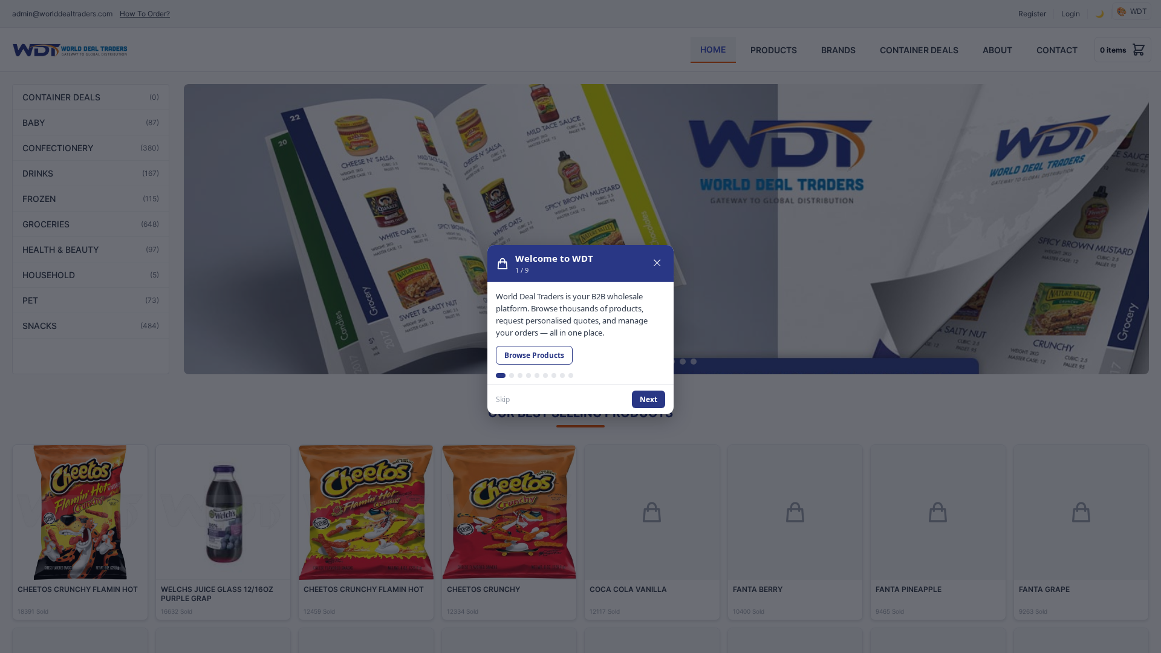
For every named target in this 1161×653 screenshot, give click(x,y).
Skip (503, 399)
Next (648, 399)
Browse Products (534, 355)
